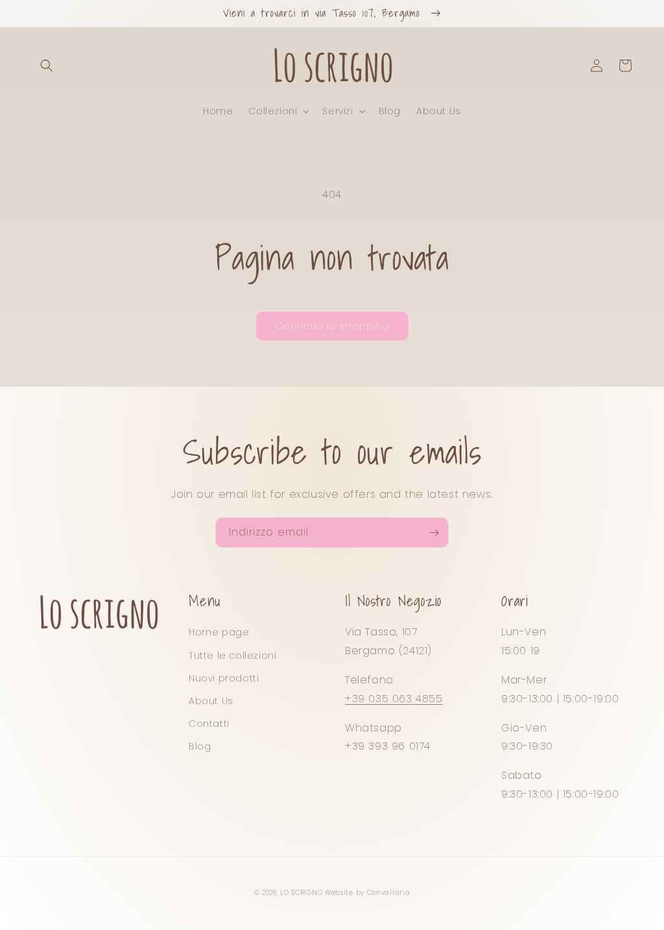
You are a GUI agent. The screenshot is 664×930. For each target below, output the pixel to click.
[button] (46, 65)
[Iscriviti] (434, 532)
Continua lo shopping (332, 325)
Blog (200, 746)
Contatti (209, 723)
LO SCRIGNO (301, 893)
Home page (219, 632)
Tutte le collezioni (232, 655)
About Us (211, 700)
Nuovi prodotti (224, 678)
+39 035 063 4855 (394, 698)
